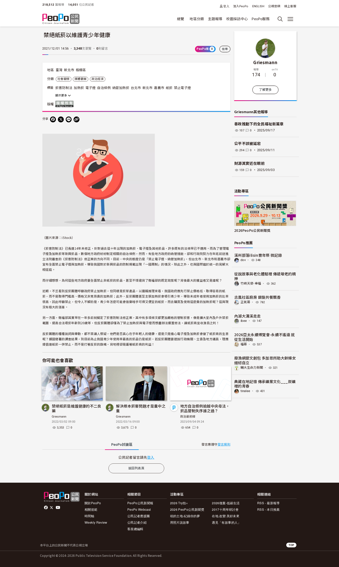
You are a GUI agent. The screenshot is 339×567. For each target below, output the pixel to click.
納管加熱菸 (120, 88)
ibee (244, 321)
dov (243, 260)
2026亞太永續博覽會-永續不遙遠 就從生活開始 (264, 337)
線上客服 (290, 6)
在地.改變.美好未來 (225, 516)
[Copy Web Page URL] (76, 119)
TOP (291, 545)
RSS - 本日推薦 (268, 509)
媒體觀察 (81, 79)
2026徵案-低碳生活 (226, 503)
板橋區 (81, 70)
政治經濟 (98, 79)
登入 (226, 6)
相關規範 (91, 509)
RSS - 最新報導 (268, 503)
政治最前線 (187, 416)
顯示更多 (61, 95)
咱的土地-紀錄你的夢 (185, 516)
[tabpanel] (136, 457)
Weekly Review (96, 522)
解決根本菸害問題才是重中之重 (140, 408)
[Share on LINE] (69, 119)
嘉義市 (159, 88)
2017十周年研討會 (225, 509)
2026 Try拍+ (179, 503)
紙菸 (169, 88)
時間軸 (89, 516)
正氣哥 (245, 302)
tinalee (245, 391)
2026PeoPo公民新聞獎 (252, 230)
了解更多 (265, 90)
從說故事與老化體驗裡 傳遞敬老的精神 (265, 276)
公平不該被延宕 (247, 143)
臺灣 (59, 70)
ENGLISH (258, 6)
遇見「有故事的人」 (226, 522)
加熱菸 (79, 88)
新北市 (69, 70)
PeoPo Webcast (139, 509)
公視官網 (274, 6)
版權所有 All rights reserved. (65, 104)
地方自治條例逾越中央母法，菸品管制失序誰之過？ (205, 408)
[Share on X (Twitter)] (61, 119)
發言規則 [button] (224, 444)
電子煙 (91, 88)
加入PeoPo (240, 6)
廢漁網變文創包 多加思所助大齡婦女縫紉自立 (265, 360)
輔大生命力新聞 (252, 368)
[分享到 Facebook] (53, 119)
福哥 (244, 344)
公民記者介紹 (137, 522)
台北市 (136, 88)
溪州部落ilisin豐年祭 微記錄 (258, 255)
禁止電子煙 (182, 88)
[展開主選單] (290, 19)
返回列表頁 (136, 468)
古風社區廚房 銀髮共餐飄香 (257, 297)
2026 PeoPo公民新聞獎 (187, 509)
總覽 (180, 19)
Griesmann (59, 416)
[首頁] (60, 19)
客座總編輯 (135, 529)
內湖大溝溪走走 (247, 316)
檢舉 (225, 49)
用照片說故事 (179, 522)
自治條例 (104, 88)
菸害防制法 (63, 88)
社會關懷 (63, 79)
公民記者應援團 (138, 516)
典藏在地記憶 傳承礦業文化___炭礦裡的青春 (264, 384)
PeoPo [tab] (121, 444)
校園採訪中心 (237, 19)
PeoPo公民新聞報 (140, 503)
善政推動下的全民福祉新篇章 (259, 124)
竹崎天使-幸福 (251, 283)
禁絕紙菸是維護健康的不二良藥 (76, 408)
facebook (46, 508)
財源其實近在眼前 (249, 163)
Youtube (58, 508)
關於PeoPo (93, 503)
